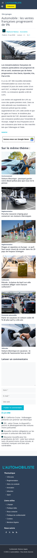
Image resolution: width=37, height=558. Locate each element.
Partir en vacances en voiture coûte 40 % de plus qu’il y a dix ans (17, 319)
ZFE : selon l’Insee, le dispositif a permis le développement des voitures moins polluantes (17, 425)
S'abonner (10, 6)
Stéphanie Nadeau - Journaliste (17, 32)
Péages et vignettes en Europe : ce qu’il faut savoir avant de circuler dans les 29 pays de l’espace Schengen (18, 249)
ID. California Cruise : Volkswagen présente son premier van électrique (16, 418)
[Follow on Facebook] (6, 532)
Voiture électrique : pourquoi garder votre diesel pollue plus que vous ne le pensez (17, 180)
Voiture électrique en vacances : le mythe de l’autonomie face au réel (15, 352)
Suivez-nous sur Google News (16, 139)
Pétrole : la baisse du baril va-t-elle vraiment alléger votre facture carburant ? (16, 284)
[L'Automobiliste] (13, 2)
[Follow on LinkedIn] (13, 532)
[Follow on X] (9, 532)
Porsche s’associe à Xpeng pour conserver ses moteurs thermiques (16, 215)
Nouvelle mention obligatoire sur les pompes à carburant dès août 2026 (17, 432)
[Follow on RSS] (16, 532)
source (4, 132)
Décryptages (7, 14)
